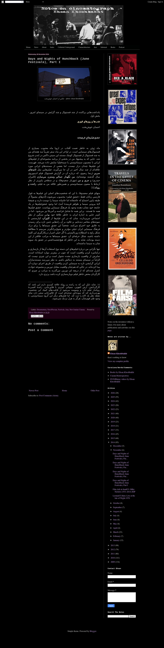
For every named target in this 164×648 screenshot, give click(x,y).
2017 (113, 429)
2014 (113, 442)
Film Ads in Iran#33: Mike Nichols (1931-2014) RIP (124, 490)
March (116, 532)
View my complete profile (118, 361)
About (44, 47)
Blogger (93, 631)
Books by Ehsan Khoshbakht (122, 372)
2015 (113, 438)
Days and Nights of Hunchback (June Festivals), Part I (121, 482)
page (109, 330)
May (115, 523)
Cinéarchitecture (84, 47)
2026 (113, 392)
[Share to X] (37, 316)
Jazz (95, 47)
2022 (113, 409)
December (117, 445)
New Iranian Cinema (77, 309)
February (117, 536)
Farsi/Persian (52, 309)
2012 (113, 549)
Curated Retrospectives (119, 375)
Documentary (42, 309)
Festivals (61, 309)
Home (28, 47)
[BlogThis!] (34, 316)
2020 (113, 417)
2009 (113, 561)
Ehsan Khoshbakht (118, 353)
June (115, 519)
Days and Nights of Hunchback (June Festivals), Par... (121, 456)
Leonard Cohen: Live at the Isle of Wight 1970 (124, 496)
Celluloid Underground (66, 47)
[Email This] (32, 316)
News (36, 47)
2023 (113, 405)
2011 (113, 553)
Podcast (121, 47)
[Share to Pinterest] (42, 316)
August (116, 511)
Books (113, 47)
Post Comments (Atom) (48, 395)
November (117, 450)
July (115, 515)
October (116, 503)
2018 (113, 425)
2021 (113, 413)
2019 (113, 421)
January (116, 540)
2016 (113, 434)
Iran (67, 309)
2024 (113, 401)
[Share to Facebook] (39, 316)
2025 (113, 397)
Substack (104, 47)
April (115, 527)
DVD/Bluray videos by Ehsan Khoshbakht (122, 380)
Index (52, 47)
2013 (113, 545)
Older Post (95, 390)
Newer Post (33, 390)
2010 (113, 557)
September (117, 507)
